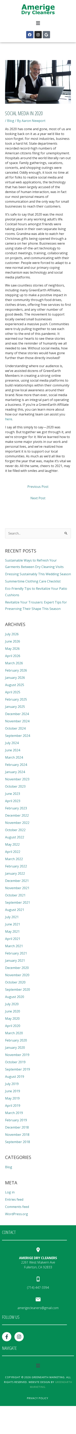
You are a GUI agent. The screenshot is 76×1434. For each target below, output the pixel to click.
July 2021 (12, 917)
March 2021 (14, 946)
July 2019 (12, 1084)
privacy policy (37, 1398)
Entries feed (14, 1199)
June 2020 (12, 1011)
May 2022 (12, 844)
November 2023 (17, 779)
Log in (10, 1192)
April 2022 (12, 851)
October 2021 (15, 895)
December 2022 (17, 815)
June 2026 (12, 641)
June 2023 (12, 793)
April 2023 (12, 801)
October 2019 (15, 1062)
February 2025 (16, 699)
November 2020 (17, 975)
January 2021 (15, 960)
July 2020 (12, 1004)
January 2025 (15, 706)
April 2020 (12, 1026)
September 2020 (17, 989)
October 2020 (15, 982)
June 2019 (12, 1091)
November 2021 (17, 888)
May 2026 (12, 648)
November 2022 (17, 822)
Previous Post (37, 486)
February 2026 (16, 670)
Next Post (37, 498)
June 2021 (12, 924)
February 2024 (16, 764)
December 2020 (17, 968)
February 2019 (16, 1120)
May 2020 (12, 1018)
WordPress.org (16, 1214)
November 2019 (17, 1055)
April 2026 (12, 656)
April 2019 (12, 1105)
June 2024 (12, 750)
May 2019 (12, 1098)
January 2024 (15, 772)
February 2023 (16, 808)
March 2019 (14, 1113)
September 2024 (17, 735)
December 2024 (17, 714)
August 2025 (14, 685)
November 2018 (17, 1134)
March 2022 (14, 859)
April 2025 (12, 692)
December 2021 (17, 880)
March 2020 (14, 1033)
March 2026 (14, 663)
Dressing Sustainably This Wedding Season (38, 574)
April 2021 (12, 939)
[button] (37, 23)
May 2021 (12, 931)
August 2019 (14, 1076)
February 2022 (16, 866)
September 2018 (17, 1142)
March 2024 (14, 757)
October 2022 (15, 830)
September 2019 (17, 1069)
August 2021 (14, 910)
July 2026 (12, 634)
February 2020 (16, 1040)
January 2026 (15, 677)
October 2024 (15, 728)
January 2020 (15, 1047)
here (8, 419)
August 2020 (14, 997)
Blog (10, 120)
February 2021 (16, 953)
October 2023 (15, 786)
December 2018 (17, 1127)
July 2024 (12, 743)
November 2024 (17, 721)
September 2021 (17, 902)
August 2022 (14, 837)
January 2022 (15, 873)
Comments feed (17, 1207)
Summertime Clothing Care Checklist (33, 581)
